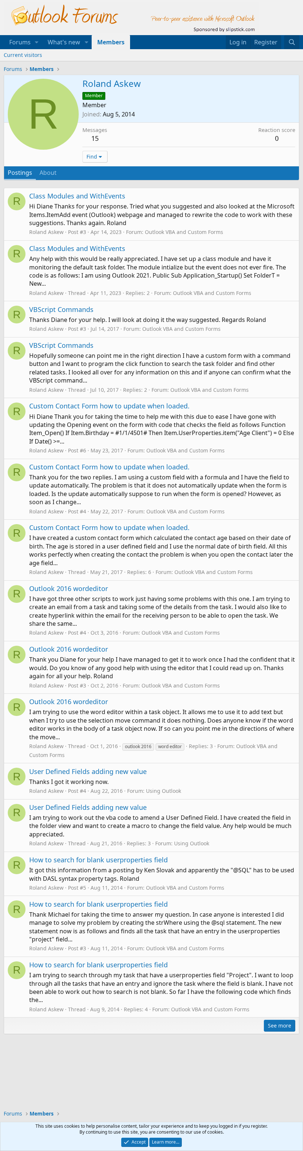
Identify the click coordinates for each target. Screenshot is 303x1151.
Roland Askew (46, 231)
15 (95, 138)
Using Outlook (163, 790)
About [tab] (48, 173)
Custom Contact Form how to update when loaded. (109, 405)
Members (111, 42)
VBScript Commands (61, 309)
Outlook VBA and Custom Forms (184, 231)
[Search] (291, 42)
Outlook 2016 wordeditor (68, 588)
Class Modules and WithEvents (77, 195)
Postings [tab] (20, 173)
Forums (20, 42)
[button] (36, 42)
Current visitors (23, 54)
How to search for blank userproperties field (98, 859)
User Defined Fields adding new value (88, 771)
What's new (64, 42)
